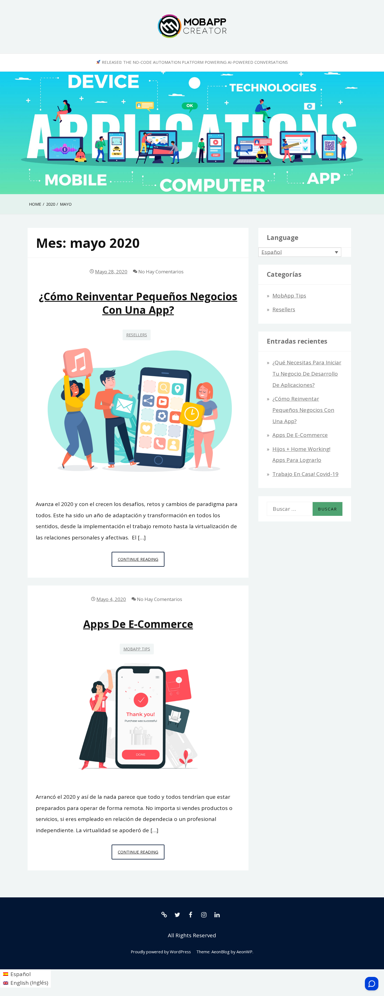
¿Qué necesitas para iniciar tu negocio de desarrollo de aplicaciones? (306, 374)
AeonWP (244, 951)
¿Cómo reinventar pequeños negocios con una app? (138, 303)
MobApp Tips (136, 649)
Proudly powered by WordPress (161, 951)
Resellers (136, 334)
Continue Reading (141, 561)
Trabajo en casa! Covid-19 (305, 474)
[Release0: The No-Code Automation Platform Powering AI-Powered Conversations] (164, 914)
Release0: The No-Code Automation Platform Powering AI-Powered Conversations (194, 62)
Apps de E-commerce (138, 624)
